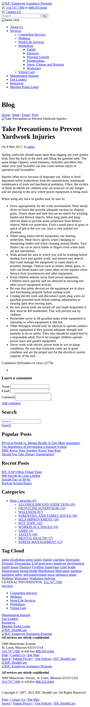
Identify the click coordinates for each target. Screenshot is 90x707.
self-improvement (34, 574)
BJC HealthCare (65, 659)
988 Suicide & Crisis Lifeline (21, 475)
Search (6, 659)
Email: (6, 391)
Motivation (62, 571)
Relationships (36, 60)
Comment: (8, 397)
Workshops (25, 45)
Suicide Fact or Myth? (16, 479)
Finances (33, 53)
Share (16, 115)
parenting (8, 574)
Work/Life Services (31, 42)
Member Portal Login (24, 87)
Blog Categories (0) (23, 500)
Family (31, 49)
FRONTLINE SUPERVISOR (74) (41, 508)
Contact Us (17, 655)
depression (73, 559)
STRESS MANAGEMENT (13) (40, 542)
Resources (17, 83)
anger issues (34, 559)
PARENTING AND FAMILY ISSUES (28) (47, 515)
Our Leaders (18, 79)
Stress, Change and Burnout (45, 64)
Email (26, 115)
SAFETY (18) (27, 534)
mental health (28, 571)
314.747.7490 (15, 7)
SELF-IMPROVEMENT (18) (38, 519)
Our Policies (43, 659)
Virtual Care (26, 72)
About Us (16, 27)
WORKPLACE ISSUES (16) (38, 527)
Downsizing (23, 563)
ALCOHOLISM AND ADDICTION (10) (46, 504)
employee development (69, 563)
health (72, 567)
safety (31, 147)
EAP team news (42, 563)
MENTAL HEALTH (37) (35, 538)
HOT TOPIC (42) (30, 523)
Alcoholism (17, 559)
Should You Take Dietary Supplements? (28, 454)
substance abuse (65, 574)
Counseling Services (31, 34)
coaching (59, 559)
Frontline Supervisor (45, 567)
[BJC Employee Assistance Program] (27, 3)
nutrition (76, 571)
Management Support (24, 75)
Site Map (33, 655)
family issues (10, 567)
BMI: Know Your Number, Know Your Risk (31, 450)
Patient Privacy (23, 659)
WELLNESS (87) (30, 512)
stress (50, 574)
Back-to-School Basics (17, 483)
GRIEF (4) (25, 530)
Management (10, 571)
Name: (6, 386)
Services (15, 30)
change (47, 559)
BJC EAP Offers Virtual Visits (22, 472)
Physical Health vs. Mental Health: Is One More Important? (41, 443)
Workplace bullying (42, 578)
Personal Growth (38, 57)
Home (6, 115)
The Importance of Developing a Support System (34, 446)
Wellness (24, 38)
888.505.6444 (38, 7)
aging (5, 559)
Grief (63, 567)
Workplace (34, 68)
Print (35, 115)
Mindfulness (46, 571)
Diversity (8, 563)
